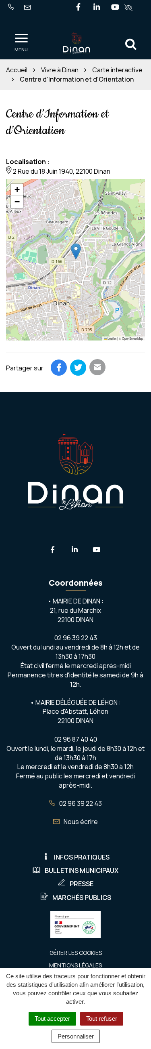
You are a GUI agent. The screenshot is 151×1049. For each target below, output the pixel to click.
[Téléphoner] (12, 7)
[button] (76, 251)
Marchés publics (81, 897)
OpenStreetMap (132, 338)
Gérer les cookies (76, 953)
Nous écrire (80, 821)
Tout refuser (101, 1018)
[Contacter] (28, 7)
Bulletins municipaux (81, 870)
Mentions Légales (75, 965)
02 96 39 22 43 (80, 803)
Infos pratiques (82, 857)
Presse (81, 883)
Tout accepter (52, 1018)
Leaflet (111, 338)
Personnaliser (76, 1036)
